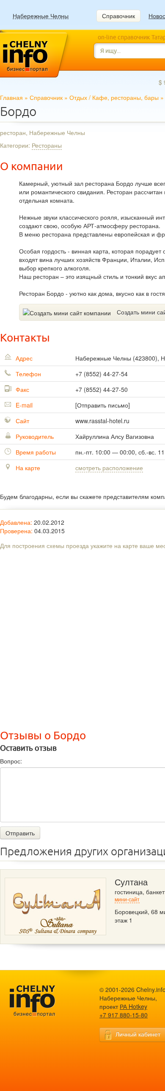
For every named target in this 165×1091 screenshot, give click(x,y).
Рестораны (47, 145)
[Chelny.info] (40, 1001)
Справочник (118, 15)
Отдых (78, 97)
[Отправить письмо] (102, 405)
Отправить (20, 833)
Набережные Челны (41, 16)
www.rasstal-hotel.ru (102, 420)
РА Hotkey (133, 1006)
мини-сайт (127, 900)
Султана (131, 882)
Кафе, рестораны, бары (125, 97)
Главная (11, 97)
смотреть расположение (109, 467)
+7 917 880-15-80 (123, 1015)
